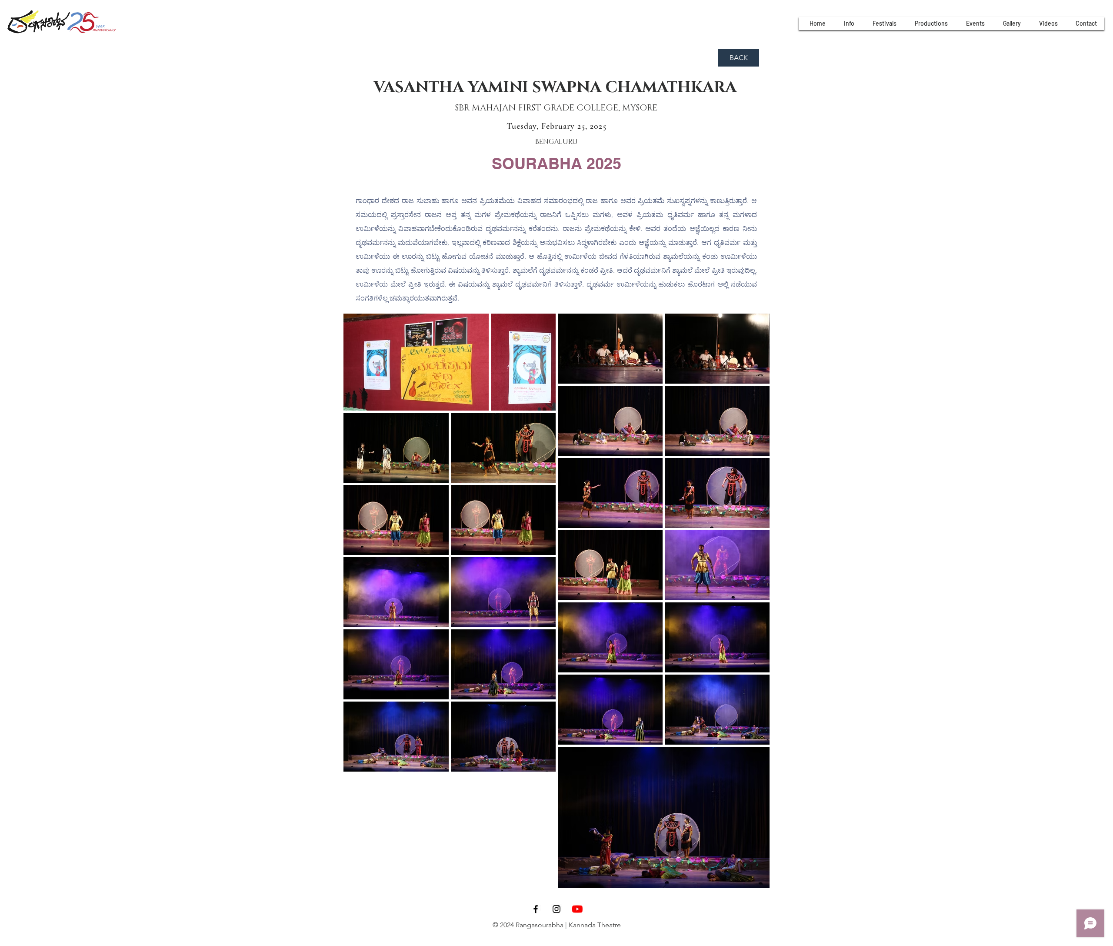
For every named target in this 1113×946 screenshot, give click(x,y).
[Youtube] (577, 909)
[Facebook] (535, 909)
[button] (848, 23)
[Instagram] (556, 909)
